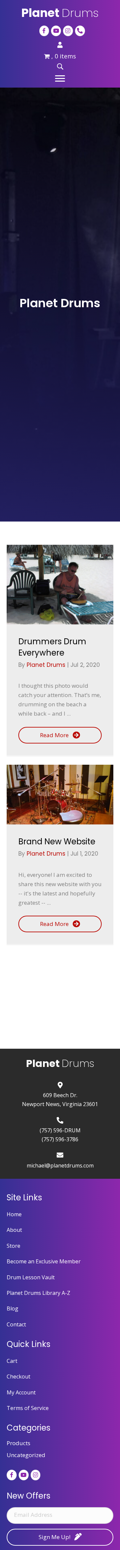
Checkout (18, 1376)
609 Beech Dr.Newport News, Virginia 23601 (60, 1099)
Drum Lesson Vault (31, 1277)
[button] (60, 78)
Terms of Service (28, 1408)
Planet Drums (47, 665)
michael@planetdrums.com (60, 1165)
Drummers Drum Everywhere (52, 647)
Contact (16, 1324)
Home (14, 1214)
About (14, 1229)
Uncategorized (26, 1455)
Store (13, 1245)
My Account (21, 1392)
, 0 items (63, 56)
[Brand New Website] (60, 794)
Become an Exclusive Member (44, 1261)
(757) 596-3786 (60, 1139)
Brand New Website (56, 841)
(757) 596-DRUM (60, 1130)
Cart (12, 1361)
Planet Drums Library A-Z (38, 1293)
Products (18, 1443)
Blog (12, 1308)
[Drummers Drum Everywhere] (60, 584)
